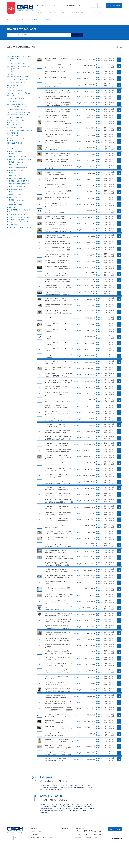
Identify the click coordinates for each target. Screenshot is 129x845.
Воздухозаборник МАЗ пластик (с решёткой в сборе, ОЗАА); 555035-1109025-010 (58, 104)
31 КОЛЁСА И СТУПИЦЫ (16, 104)
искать (77, 35)
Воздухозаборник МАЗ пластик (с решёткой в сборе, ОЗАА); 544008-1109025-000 (58, 98)
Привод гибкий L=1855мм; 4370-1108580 (58, 324)
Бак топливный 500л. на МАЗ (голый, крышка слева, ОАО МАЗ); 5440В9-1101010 (58, 79)
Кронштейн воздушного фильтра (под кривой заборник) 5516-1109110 (58, 148)
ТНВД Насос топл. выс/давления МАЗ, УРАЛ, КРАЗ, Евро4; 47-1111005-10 (58, 469)
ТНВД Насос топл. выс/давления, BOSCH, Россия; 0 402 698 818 (58, 513)
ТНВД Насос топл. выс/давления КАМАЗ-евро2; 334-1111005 (58, 463)
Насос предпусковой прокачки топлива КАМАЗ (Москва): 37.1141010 (57, 173)
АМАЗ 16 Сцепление (15, 162)
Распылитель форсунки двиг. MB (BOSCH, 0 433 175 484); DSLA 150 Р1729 (58, 375)
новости (65, 12)
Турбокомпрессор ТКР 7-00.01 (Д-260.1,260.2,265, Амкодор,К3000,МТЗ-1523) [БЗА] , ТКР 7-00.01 (58, 677)
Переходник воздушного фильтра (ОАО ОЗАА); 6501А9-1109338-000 (58, 293)
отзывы (34, 834)
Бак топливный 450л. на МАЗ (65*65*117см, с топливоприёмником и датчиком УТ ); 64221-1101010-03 (58, 72)
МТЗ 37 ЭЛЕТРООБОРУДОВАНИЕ (20, 217)
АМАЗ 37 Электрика (14, 189)
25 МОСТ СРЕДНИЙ (14, 90)
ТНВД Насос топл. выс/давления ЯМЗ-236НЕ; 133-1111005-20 (58, 495)
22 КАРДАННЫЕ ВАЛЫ (16, 82)
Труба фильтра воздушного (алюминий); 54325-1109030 (56, 551)
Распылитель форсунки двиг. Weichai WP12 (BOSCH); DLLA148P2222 (57, 387)
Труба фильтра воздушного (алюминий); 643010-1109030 (57, 564)
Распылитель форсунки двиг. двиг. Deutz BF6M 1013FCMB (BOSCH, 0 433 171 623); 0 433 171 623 (58, 394)
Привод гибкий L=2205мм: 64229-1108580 (58, 337)
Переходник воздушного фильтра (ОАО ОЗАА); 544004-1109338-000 (58, 287)
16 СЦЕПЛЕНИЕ (13, 69)
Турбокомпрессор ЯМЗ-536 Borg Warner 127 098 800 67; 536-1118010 (58, 703)
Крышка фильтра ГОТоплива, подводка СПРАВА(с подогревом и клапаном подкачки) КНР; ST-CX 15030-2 (58, 161)
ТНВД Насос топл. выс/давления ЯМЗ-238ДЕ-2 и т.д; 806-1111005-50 (59, 501)
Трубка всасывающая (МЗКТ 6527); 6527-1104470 (59, 583)
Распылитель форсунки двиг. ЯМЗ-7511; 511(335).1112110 (57, 406)
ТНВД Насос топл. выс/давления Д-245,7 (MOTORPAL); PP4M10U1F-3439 (58, 438)
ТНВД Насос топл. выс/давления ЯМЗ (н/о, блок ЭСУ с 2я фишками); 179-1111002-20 (59, 482)
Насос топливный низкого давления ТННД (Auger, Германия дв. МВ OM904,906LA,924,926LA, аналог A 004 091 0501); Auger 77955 (58, 179)
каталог (40, 12)
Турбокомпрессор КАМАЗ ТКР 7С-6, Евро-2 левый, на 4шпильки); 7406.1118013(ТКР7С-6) (58, 608)
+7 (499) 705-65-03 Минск (88, 837)
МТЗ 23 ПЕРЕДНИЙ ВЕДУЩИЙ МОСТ (19, 211)
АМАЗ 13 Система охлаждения (19, 159)
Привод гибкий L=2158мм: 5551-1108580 (58, 331)
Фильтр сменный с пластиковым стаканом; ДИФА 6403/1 (58, 734)
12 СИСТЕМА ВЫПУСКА (16, 63)
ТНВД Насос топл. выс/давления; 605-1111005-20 (58, 526)
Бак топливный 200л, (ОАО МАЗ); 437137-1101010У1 (57, 60)
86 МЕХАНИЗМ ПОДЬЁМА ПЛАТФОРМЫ (17, 139)
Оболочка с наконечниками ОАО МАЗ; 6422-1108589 (57, 198)
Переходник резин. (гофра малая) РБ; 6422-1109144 (58, 306)
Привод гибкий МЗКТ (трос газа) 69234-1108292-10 (58, 369)
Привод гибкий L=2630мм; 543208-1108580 (59, 356)
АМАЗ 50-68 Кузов (14, 195)
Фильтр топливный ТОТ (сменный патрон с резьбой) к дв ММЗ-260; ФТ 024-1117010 (58, 753)
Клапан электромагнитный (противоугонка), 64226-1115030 (58, 123)
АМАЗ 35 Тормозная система (18, 186)
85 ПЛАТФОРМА (13, 136)
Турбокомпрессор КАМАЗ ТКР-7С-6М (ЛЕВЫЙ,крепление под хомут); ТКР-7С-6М (59, 621)
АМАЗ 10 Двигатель (14, 151)
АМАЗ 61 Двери (13, 197)
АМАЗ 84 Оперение (14, 204)
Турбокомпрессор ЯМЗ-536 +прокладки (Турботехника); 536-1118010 (58, 696)
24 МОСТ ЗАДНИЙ (14, 88)
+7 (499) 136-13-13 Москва (88, 834)
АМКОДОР (11, 207)
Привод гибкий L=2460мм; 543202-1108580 (59, 350)
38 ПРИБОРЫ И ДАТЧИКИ (17, 115)
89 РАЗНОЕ (11, 146)
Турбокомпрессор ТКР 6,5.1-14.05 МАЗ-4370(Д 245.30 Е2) (58, 665)
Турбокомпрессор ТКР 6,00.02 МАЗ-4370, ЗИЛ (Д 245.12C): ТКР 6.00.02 (57, 639)
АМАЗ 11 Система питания (17, 154)
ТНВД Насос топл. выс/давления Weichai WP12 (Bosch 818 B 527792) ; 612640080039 (58, 432)
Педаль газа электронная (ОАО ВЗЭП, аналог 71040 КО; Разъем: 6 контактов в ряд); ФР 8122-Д (58, 236)
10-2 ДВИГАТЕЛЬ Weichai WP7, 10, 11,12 (19, 60)
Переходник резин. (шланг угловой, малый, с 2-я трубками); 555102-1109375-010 (58, 312)
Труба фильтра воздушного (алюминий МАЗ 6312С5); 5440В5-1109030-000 (58, 545)
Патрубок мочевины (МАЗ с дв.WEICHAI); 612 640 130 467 (56, 205)
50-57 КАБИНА (13, 125)
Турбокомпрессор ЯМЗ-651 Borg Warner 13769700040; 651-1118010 (59, 709)
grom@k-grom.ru (74, 5)
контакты (97, 12)
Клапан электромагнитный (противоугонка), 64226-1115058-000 (58, 129)
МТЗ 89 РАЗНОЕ (13, 224)
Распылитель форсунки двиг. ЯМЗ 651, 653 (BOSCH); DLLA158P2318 (58, 400)
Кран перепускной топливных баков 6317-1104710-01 (57, 142)
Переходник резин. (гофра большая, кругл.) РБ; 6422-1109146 (56, 299)
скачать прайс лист (81, 12)
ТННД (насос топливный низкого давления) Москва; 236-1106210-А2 (58, 532)
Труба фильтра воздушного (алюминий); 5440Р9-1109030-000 (59, 558)
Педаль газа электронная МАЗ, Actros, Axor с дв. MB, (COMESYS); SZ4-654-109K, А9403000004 (57, 255)
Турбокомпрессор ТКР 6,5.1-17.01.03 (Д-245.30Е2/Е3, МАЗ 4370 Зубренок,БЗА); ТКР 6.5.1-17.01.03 (58, 671)
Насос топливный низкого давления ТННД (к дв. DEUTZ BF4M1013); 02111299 (56, 186)
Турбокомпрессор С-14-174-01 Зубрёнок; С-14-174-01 (57, 633)
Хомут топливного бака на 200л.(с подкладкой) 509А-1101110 (58, 759)
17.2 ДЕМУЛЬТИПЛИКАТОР (17, 77)
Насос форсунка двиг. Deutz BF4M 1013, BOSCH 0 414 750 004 (58, 192)
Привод (48, 317)
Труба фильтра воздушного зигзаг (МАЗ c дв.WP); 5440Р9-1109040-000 (59, 576)
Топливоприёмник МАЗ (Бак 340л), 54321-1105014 (59, 539)
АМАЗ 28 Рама (12, 173)
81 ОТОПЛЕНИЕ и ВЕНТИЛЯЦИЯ (19, 130)
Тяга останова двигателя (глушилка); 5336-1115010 (55, 715)
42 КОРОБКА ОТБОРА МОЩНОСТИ (15, 121)
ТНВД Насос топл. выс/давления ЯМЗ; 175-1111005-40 (58, 507)
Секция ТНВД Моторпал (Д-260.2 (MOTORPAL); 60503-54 (57, 419)
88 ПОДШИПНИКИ (14, 143)
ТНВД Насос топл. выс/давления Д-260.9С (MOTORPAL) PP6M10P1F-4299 (58, 450)
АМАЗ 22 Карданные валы (17, 167)
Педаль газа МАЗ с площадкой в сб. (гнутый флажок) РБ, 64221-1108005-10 (58, 217)
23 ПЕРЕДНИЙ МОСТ (15, 85)
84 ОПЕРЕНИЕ (12, 133)
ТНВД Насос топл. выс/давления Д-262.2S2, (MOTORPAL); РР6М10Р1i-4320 (58, 457)
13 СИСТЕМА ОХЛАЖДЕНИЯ (18, 66)
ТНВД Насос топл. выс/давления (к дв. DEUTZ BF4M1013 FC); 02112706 (59, 425)
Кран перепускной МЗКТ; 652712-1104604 (58, 135)
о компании (52, 12)
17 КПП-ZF (11, 74)
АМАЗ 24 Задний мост (15, 170)
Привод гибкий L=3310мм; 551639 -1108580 (58, 362)
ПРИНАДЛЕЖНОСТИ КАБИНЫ (19, 227)
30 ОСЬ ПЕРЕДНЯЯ (14, 101)
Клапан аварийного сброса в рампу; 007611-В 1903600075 (57, 116)
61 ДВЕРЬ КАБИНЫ (14, 128)
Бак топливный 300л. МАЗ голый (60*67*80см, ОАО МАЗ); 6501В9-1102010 (58, 66)
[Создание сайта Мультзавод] (117, 839)
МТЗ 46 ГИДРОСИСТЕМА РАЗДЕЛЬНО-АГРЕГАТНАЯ (17, 221)
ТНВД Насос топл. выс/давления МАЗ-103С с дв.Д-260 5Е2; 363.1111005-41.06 (58, 476)
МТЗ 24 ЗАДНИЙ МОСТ (16, 214)
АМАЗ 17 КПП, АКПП (15, 165)
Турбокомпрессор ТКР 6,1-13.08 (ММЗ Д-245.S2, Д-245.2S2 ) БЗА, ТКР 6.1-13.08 (58, 652)
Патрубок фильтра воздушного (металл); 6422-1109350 (57, 211)
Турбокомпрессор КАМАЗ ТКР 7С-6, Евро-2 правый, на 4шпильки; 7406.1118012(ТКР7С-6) (58, 614)
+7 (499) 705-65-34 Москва (88, 831)
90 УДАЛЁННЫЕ (13, 148)
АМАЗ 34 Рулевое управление (18, 184)
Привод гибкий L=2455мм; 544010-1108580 (59, 343)
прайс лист (42, 837)
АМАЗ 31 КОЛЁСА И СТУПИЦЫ (19, 181)
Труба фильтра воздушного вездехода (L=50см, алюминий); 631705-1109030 (57, 570)
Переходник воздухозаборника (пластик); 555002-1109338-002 (58, 280)
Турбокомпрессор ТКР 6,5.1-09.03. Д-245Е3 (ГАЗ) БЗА (58, 658)
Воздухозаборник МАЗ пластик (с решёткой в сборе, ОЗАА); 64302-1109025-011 (58, 110)
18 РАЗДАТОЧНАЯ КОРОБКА (18, 80)
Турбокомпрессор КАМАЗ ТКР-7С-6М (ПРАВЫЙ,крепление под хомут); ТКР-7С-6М (59, 627)
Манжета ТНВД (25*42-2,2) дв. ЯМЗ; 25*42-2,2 (58, 167)
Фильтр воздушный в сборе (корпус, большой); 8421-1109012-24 (59, 721)
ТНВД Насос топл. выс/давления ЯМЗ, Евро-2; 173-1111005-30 (58, 488)
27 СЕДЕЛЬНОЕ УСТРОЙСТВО (19, 93)
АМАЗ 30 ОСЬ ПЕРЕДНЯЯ (17, 178)
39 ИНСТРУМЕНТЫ (14, 118)
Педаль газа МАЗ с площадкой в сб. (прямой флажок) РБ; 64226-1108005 (58, 224)
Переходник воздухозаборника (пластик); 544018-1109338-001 (58, 274)
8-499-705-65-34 (47, 5)
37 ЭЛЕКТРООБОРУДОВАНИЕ (18, 112)
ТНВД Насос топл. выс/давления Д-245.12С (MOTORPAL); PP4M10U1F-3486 (58, 444)
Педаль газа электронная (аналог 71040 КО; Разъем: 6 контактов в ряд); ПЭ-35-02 (58, 230)
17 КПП (10, 71)
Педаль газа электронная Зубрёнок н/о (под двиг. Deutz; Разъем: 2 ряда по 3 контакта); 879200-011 (57, 243)
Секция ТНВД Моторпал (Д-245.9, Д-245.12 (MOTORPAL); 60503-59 (58, 413)
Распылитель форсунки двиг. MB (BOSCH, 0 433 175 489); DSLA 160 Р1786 (58, 381)
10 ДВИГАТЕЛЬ (13, 53)
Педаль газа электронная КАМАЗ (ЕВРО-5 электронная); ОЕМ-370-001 (58, 249)
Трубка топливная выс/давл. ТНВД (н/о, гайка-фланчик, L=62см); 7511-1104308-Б (59, 595)
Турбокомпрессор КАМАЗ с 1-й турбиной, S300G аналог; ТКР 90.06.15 (57, 602)
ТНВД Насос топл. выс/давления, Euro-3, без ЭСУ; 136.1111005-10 (58, 520)
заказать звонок (115, 5)
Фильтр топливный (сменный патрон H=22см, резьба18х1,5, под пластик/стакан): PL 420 (59, 740)
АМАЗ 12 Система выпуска (17, 157)
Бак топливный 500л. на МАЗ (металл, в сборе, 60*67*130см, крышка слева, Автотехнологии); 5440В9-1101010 (58, 85)
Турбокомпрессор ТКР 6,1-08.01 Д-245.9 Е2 (58, 646)
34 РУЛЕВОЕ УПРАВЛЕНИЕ (17, 107)
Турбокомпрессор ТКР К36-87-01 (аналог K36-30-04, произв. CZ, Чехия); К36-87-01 (58, 690)
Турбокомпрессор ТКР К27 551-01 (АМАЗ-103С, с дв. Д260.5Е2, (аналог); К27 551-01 (58, 684)
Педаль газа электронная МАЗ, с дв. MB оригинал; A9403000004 (58, 261)
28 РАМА (10, 96)
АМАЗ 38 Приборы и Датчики (18, 192)
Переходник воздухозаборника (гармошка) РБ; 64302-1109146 (57, 268)
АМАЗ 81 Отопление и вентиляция (15, 201)
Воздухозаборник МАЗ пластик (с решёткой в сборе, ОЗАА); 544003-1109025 (58, 91)
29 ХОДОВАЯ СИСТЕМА (16, 99)
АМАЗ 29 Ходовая (14, 176)
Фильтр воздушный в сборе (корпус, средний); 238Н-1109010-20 (59, 728)
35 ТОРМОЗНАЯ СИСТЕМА (17, 109)
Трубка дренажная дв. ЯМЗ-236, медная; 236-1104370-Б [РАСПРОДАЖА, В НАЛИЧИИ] (58, 589)
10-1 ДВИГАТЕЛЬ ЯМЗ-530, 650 (19, 56)
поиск (63, 831)
